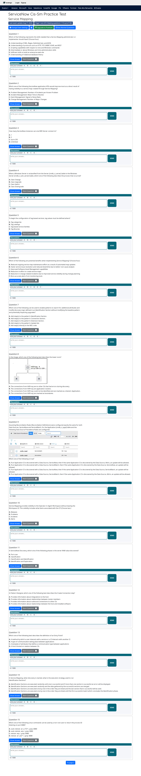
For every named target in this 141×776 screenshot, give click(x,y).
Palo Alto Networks (85, 8)
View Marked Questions (65, 28)
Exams (4, 8)
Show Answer (15, 59)
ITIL (60, 8)
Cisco (30, 8)
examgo (9, 3)
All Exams (97, 8)
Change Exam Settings (19, 28)
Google (54, 8)
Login (17, 3)
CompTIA (46, 8)
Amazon (15, 8)
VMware (66, 8)
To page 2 (70, 763)
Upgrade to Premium (45, 28)
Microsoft (22, 8)
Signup (23, 3)
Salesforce (38, 8)
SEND (112, 71)
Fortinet (73, 8)
